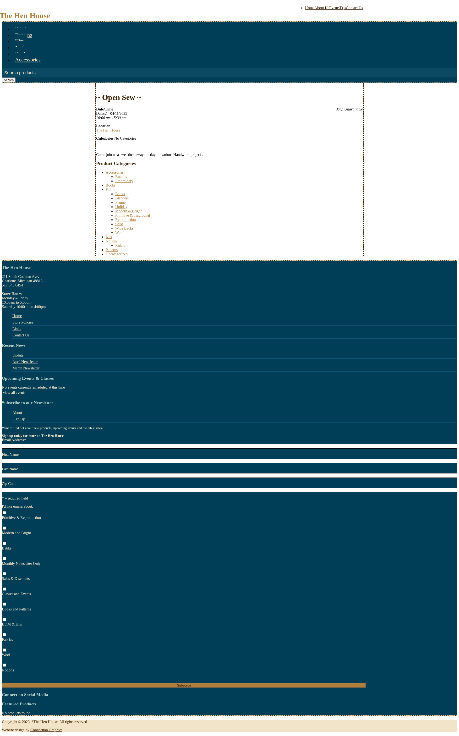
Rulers (120, 245)
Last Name (10, 469)
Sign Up (18, 419)
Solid (119, 224)
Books (110, 185)
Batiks (120, 194)
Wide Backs (124, 228)
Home (309, 8)
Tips (342, 8)
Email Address (14, 440)
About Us (321, 8)
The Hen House (108, 130)
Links (16, 329)
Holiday (121, 207)
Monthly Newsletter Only (21, 563)
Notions (112, 241)
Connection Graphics (46, 730)
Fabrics (7, 639)
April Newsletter (25, 362)
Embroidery (124, 181)
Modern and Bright (16, 533)
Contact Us (354, 8)
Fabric (110, 189)
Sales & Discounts (16, 579)
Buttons (121, 177)
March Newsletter (25, 368)
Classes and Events (16, 594)
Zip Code (9, 484)
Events (334, 8)
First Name (10, 454)
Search (9, 80)
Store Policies (22, 322)
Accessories (28, 60)
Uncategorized (117, 254)
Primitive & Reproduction (21, 518)
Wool (119, 233)
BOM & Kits (12, 624)
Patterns (112, 250)
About (17, 413)
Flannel (120, 202)
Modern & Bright (128, 211)
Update (17, 355)
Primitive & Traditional (132, 215)
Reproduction (125, 220)
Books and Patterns (16, 609)
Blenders (122, 198)
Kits (109, 237)
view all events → (16, 392)
